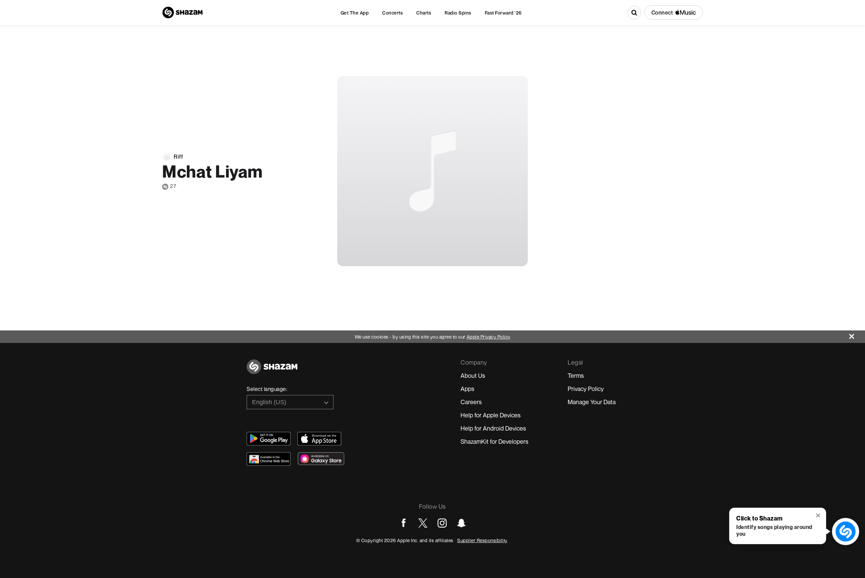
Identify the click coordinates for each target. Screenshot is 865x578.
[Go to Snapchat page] (461, 523)
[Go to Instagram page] (442, 523)
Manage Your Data (592, 402)
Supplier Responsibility (482, 540)
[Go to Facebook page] (403, 523)
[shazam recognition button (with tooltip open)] (845, 531)
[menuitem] (355, 13)
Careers (471, 402)
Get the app (355, 13)
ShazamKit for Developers (494, 441)
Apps (467, 388)
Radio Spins (458, 13)
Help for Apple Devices (491, 415)
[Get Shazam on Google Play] (269, 438)
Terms (576, 375)
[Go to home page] (272, 370)
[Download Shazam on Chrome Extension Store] (269, 459)
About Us (473, 375)
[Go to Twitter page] (422, 523)
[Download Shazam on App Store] (319, 438)
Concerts (392, 13)
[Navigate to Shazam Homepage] (182, 12)
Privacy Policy (586, 388)
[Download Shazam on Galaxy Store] (321, 458)
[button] (818, 516)
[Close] (857, 334)
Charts (423, 13)
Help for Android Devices (493, 428)
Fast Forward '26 (503, 13)
